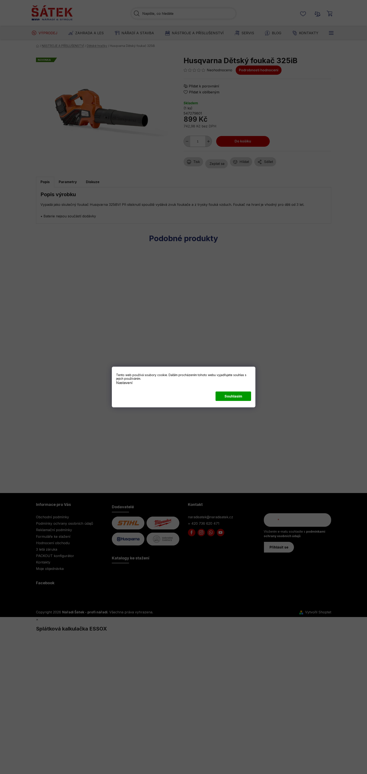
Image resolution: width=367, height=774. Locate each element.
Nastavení (124, 383)
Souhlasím (233, 396)
